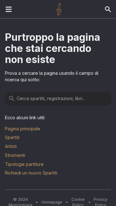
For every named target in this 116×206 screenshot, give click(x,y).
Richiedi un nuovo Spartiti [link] (31, 172)
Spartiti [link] (12, 137)
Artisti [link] (11, 146)
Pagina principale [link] (22, 128)
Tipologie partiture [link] (24, 164)
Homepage (51, 202)
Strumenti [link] (15, 155)
